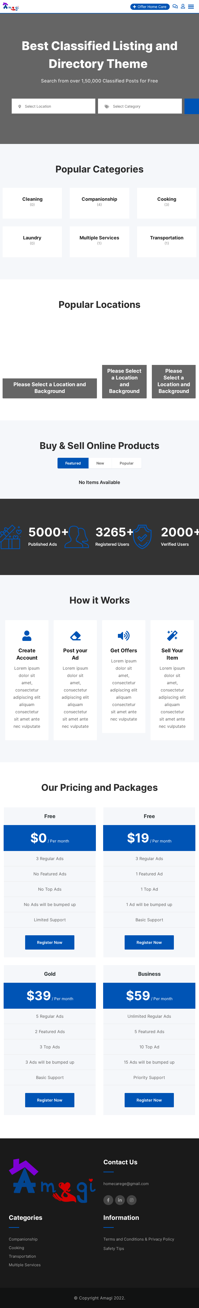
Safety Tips (113, 1248)
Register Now (49, 942)
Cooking (166, 199)
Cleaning (32, 199)
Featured (73, 463)
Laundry (32, 237)
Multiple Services (99, 237)
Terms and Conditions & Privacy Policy (138, 1239)
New (100, 463)
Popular (127, 463)
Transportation (166, 237)
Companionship (99, 199)
